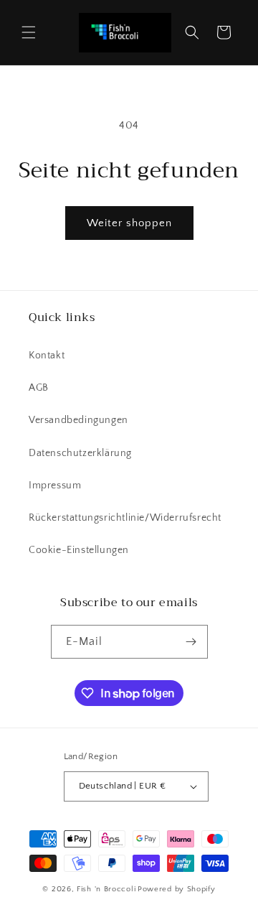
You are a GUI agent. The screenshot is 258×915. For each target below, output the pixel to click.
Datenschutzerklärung (80, 453)
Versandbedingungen (78, 420)
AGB (39, 388)
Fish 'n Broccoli (106, 889)
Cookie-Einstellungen (79, 550)
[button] (28, 32)
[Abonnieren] (191, 642)
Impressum (55, 485)
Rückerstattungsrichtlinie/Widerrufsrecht (125, 518)
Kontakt (46, 355)
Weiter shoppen (129, 223)
